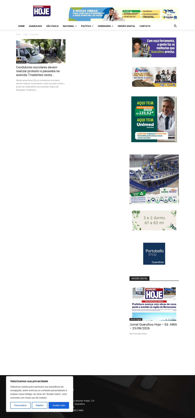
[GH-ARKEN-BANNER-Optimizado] (154, 229)
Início (18, 34)
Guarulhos (35, 26)
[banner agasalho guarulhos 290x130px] (154, 86)
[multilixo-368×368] (154, 203)
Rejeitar (39, 405)
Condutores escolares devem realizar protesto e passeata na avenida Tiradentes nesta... (38, 71)
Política (86, 26)
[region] (39, 394)
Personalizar (20, 405)
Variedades (104, 26)
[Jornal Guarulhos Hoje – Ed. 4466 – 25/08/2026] (154, 303)
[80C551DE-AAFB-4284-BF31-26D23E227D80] (154, 141)
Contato (145, 26)
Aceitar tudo (59, 405)
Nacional (68, 26)
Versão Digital (126, 26)
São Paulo (52, 26)
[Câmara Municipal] (154, 56)
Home (21, 26)
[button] (175, 26)
